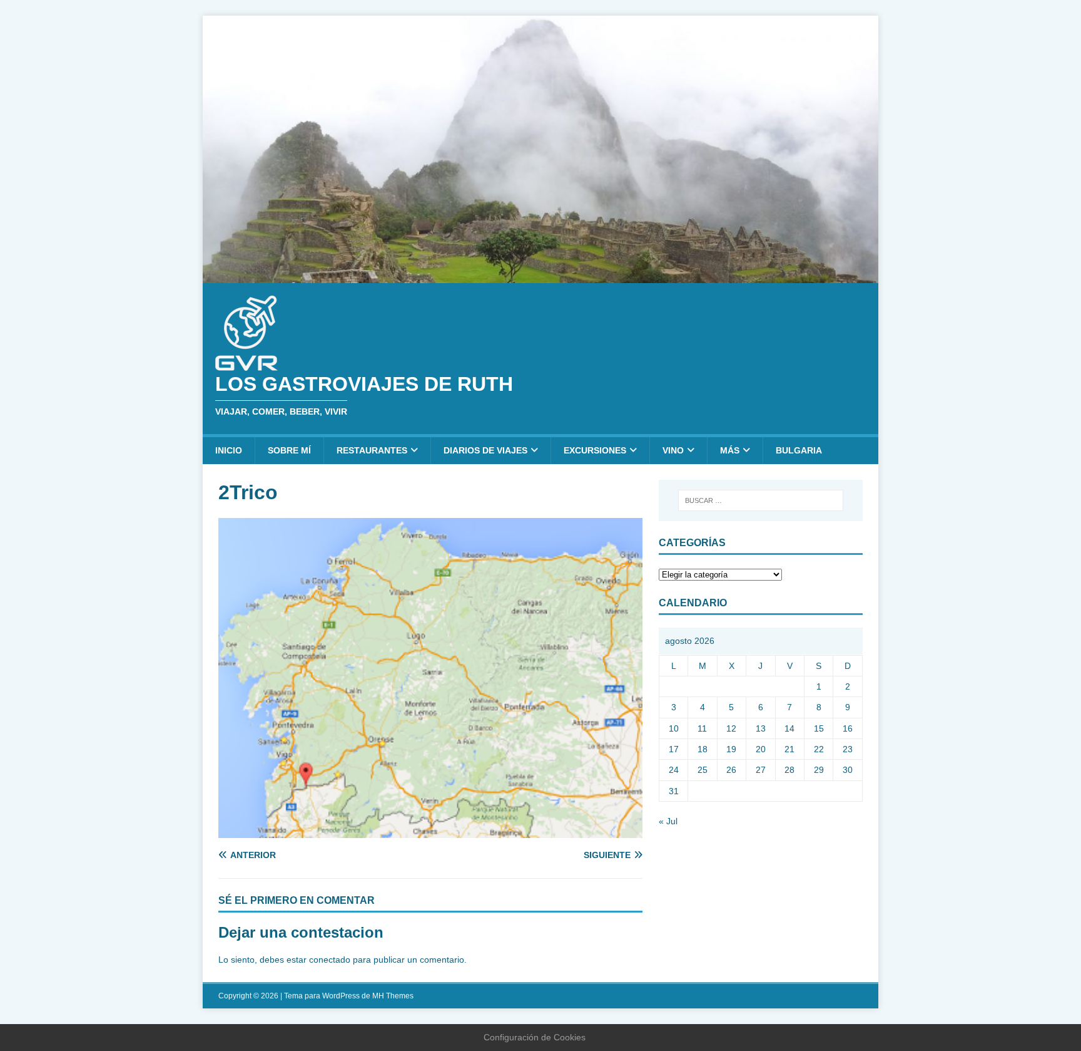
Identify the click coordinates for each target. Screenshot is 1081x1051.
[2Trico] (430, 831)
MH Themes (393, 995)
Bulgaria (799, 450)
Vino (673, 450)
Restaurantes (372, 450)
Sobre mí (289, 450)
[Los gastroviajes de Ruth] (540, 276)
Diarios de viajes (485, 450)
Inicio (228, 450)
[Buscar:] (761, 500)
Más (729, 450)
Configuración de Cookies (535, 1037)
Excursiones (595, 450)
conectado (329, 960)
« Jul (668, 821)
